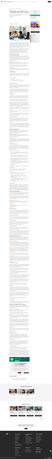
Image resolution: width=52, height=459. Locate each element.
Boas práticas (15, 1)
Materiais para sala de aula (21, 1)
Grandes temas (16, 436)
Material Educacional (27, 441)
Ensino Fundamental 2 (38, 439)
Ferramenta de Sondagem (28, 437)
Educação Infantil (17, 438)
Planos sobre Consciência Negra (29, 438)
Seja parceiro (16, 452)
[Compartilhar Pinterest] (35, 18)
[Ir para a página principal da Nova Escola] (2, 1)
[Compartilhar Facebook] (33, 18)
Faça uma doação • (17, 453)
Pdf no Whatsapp (35, 15)
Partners (16, 454)
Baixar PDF (35, 13)
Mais (35, 1)
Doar (26, 428)
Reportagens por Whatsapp (18, 445)
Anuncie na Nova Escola (17, 455)
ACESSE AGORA (17, 360)
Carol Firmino (11, 16)
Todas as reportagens (17, 435)
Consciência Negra (17, 437)
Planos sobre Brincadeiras (28, 440)
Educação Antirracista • (38, 436)
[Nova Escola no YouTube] (40, 452)
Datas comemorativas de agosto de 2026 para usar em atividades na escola (35, 41)
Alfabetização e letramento (39, 438)
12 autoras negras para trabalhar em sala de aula (21, 271)
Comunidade (33, 1)
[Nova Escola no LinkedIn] (39, 452)
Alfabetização (16, 439)
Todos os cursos (38, 435)
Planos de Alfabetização (28, 439)
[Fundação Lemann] (49, 457)
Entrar (49, 1)
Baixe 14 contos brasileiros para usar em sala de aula (35, 37)
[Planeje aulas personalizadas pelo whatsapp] (50, 451)
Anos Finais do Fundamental (18, 8)
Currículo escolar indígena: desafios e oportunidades (35, 38)
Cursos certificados (28, 1)
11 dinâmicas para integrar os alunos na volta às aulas (35, 40)
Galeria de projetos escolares (18, 444)
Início (10, 8)
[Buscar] (12, 1)
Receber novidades (39, 449)
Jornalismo (13, 8)
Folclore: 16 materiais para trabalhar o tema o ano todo (35, 35)
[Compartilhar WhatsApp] (31, 18)
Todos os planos (27, 436)
